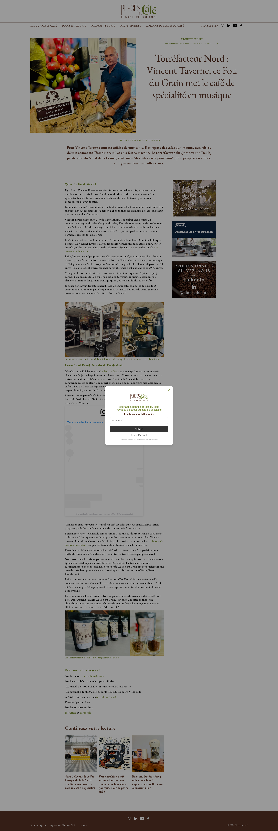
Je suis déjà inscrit (139, 435)
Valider (139, 429)
